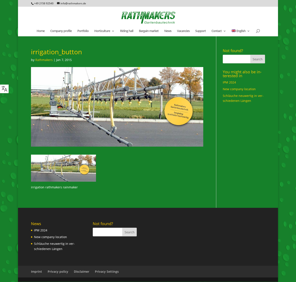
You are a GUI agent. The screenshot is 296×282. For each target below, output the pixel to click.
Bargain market (149, 31)
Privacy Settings (107, 271)
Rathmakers (44, 60)
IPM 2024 (229, 82)
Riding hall (126, 31)
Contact (216, 31)
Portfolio (83, 31)
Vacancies (183, 31)
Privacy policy (58, 271)
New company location (239, 89)
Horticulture (102, 31)
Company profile (61, 31)
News (167, 31)
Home (41, 31)
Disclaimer (81, 271)
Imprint (36, 271)
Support (200, 31)
